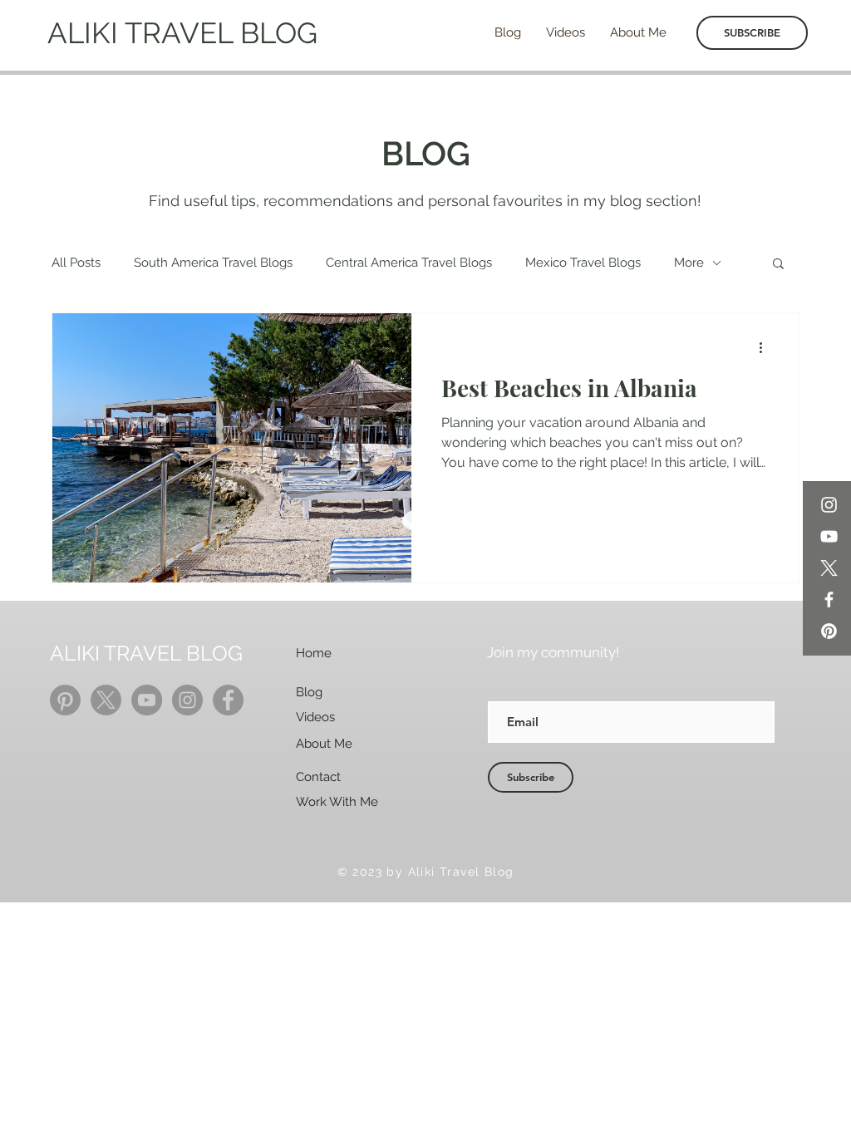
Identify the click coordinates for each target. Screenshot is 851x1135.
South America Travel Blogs (213, 262)
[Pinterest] (829, 631)
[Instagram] (829, 504)
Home (314, 653)
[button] (778, 264)
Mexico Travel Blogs (583, 262)
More (689, 262)
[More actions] (766, 347)
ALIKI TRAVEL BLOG (182, 33)
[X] (829, 568)
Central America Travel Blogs (409, 262)
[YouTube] (829, 536)
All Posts (76, 262)
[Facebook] (829, 599)
